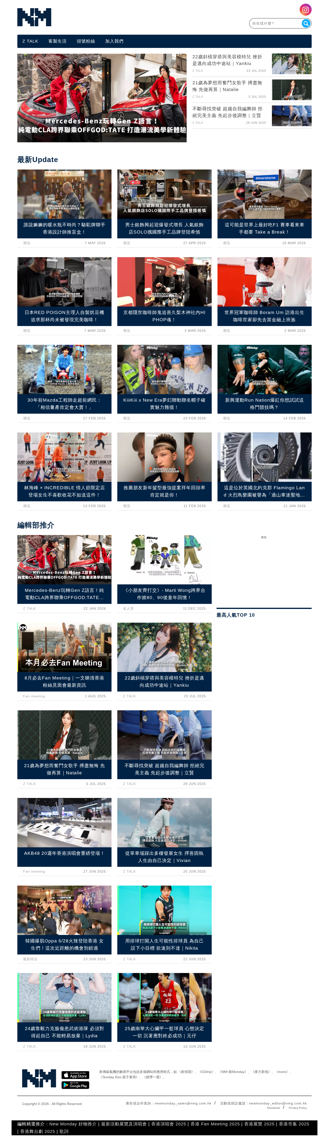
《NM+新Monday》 (233, 1072)
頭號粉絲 (86, 41)
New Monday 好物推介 (73, 1124)
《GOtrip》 (206, 1072)
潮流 (26, 243)
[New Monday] (90, 17)
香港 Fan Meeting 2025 (215, 1124)
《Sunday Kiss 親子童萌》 (119, 1077)
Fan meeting (34, 696)
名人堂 (128, 608)
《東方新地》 (261, 1072)
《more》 (282, 1072)
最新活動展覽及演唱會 (124, 1124)
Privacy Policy (298, 1108)
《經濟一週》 (153, 1077)
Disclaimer (273, 1108)
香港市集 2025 (294, 1124)
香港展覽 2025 (259, 1124)
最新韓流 (30, 959)
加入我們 (114, 41)
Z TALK (30, 41)
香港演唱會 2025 (168, 1124)
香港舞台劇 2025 (37, 1131)
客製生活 (57, 41)
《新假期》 (186, 1072)
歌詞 (64, 1131)
